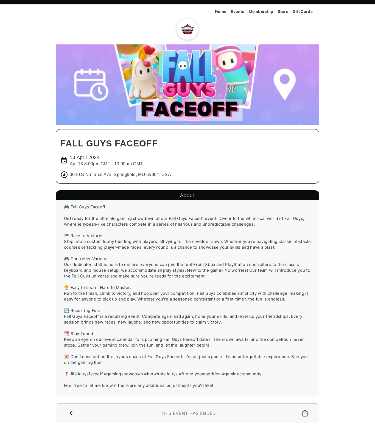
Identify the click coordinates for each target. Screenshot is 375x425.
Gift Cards (303, 11)
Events (237, 11)
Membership (261, 11)
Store (283, 11)
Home (220, 11)
